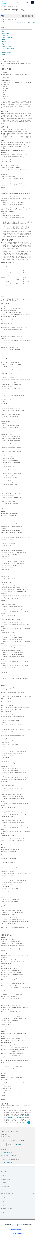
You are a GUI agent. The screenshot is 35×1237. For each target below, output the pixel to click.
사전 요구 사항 (5, 33)
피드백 (19, 1144)
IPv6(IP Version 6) (6, 1162)
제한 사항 (4, 41)
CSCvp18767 (25, 1115)
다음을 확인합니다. (7, 52)
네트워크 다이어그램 (8, 48)
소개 (3, 31)
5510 (29, 1110)
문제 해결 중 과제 (6, 46)
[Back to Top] (28, 1122)
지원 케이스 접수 (6, 1152)
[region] (17, 1228)
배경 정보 (4, 39)
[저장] (23, 16)
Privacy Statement (16, 1229)
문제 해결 (4, 54)
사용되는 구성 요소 (8, 37)
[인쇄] (32, 16)
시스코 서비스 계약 (7, 1155)
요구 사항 (5, 35)
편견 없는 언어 (21, 22)
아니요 (9, 1144)
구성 (3, 44)
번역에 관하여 (31, 22)
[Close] (32, 1222)
